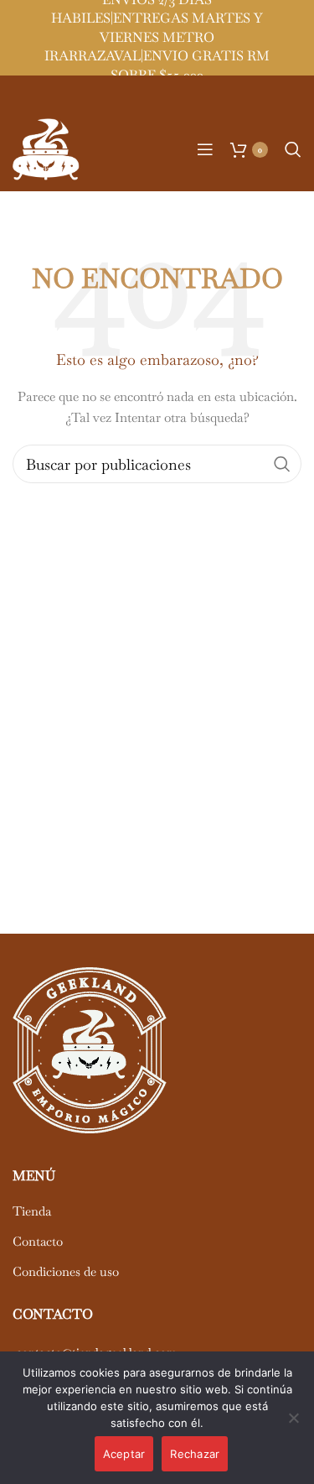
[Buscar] (293, 149)
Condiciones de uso (66, 1271)
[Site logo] (46, 147)
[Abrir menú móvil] (205, 149)
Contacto (38, 1241)
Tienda (32, 1211)
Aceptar (124, 1454)
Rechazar (194, 1454)
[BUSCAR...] (282, 464)
